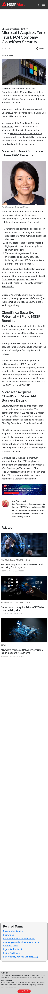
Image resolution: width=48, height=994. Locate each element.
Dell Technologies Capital (32, 419)
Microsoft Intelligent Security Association (22, 350)
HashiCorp (28, 468)
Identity (24, 28)
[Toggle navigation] (43, 4)
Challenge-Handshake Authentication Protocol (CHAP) (21, 944)
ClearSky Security (10, 423)
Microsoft (6, 88)
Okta (36, 468)
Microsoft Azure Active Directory (26, 133)
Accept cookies (24, 991)
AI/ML (4, 645)
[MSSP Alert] (13, 4)
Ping (4, 471)
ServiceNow (13, 471)
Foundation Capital (33, 423)
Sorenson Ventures (27, 416)
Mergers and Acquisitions (15, 560)
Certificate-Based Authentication (19, 938)
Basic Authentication (13, 931)
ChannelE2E (7, 113)
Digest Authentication (13, 949)
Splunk (26, 471)
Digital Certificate (11, 953)
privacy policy (36, 985)
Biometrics (8, 935)
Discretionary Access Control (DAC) (20, 956)
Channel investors (10, 28)
